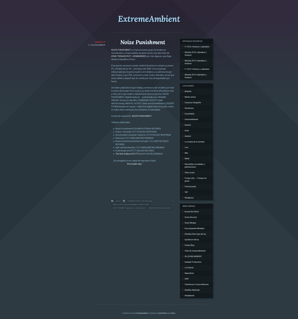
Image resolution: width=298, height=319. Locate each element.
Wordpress (189, 198)
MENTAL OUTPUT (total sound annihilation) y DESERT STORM (131, 204)
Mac (186, 153)
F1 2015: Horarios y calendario (197, 69)
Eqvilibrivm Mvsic (192, 240)
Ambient (188, 91)
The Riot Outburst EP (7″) (126, 154)
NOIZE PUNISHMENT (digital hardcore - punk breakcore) (129, 208)
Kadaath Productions (193, 262)
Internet (188, 136)
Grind (187, 130)
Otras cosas (190, 172)
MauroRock (189, 273)
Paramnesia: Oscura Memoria (196, 284)
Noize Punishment (142, 42)
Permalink (171, 200)
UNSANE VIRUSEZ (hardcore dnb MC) (160, 208)
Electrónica (189, 108)
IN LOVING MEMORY (193, 256)
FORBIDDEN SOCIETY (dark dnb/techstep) (139, 201)
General (118, 201)
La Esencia (189, 268)
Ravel (173, 313)
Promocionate (190, 186)
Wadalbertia (189, 296)
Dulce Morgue (190, 223)
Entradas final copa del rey (195, 234)
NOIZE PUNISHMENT (121, 50)
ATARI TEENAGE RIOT (121, 56)
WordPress (162, 313)
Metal (187, 158)
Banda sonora (190, 97)
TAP (186, 192)
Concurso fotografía (193, 102)
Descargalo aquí (134, 164)
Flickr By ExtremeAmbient (195, 251)
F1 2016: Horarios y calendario (197, 47)
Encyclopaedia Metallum (194, 228)
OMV (187, 279)
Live (186, 147)
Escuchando (189, 114)
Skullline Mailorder (192, 290)
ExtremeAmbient (149, 19)
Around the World (192, 212)
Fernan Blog (189, 245)
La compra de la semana (194, 142)
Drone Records (191, 217)
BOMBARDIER (139, 56)
